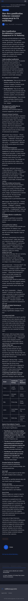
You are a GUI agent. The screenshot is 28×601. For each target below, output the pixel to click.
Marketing (7, 4)
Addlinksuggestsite (10, 589)
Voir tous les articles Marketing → (10, 554)
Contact (10, 593)
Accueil (3, 4)
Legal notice (4, 593)
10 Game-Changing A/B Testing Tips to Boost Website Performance (13, 576)
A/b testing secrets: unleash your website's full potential (13, 571)
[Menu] (25, 1)
